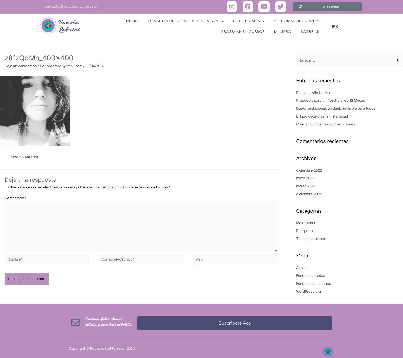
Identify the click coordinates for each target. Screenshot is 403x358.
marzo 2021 (305, 186)
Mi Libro (282, 32)
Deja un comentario (21, 66)
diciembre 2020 (309, 194)
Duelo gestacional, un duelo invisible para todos (335, 108)
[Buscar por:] (349, 60)
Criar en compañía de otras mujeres (325, 124)
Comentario (16, 198)
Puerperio (304, 231)
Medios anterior (22, 157)
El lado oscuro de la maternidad (322, 116)
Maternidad (305, 223)
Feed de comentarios (313, 283)
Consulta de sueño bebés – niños (183, 21)
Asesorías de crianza (296, 21)
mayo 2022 (305, 178)
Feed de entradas (310, 275)
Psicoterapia (246, 21)
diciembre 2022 (309, 170)
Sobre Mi (310, 32)
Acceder (303, 267)
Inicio (132, 21)
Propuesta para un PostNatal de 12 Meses (330, 100)
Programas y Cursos (243, 32)
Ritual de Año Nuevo (313, 92)
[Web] (235, 260)
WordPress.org (308, 291)
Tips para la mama (311, 238)
